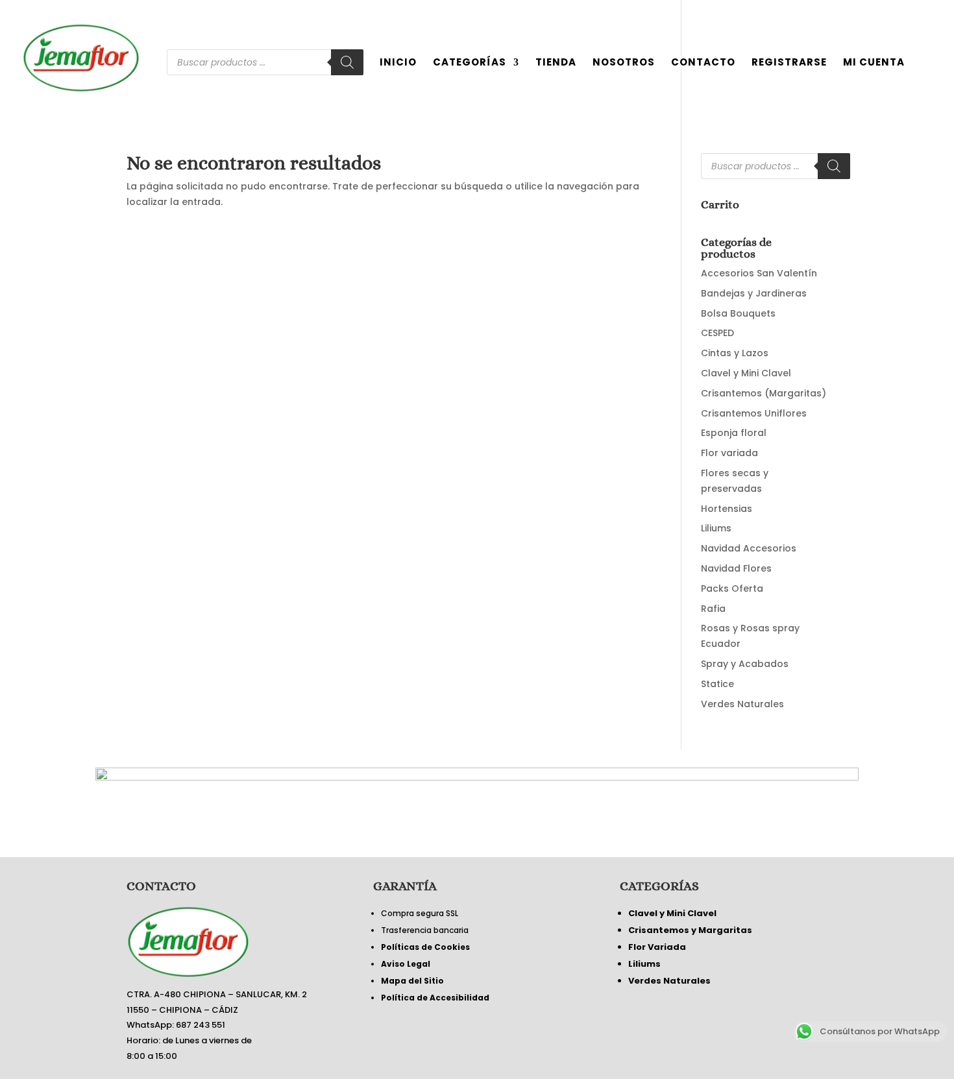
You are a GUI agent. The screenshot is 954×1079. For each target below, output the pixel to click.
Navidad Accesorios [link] (748, 548)
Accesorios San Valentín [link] (759, 273)
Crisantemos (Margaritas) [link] (763, 393)
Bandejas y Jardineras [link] (754, 293)
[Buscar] (347, 62)
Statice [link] (717, 683)
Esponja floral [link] (733, 432)
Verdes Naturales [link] (742, 703)
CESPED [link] (717, 332)
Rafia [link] (713, 608)
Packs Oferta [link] (732, 588)
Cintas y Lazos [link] (734, 352)
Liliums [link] (716, 528)
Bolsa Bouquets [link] (738, 313)
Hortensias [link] (726, 508)
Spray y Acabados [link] (745, 663)
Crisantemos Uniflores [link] (754, 413)
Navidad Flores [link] (736, 568)
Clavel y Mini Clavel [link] (746, 373)
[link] (81, 57)
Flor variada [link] (729, 452)
